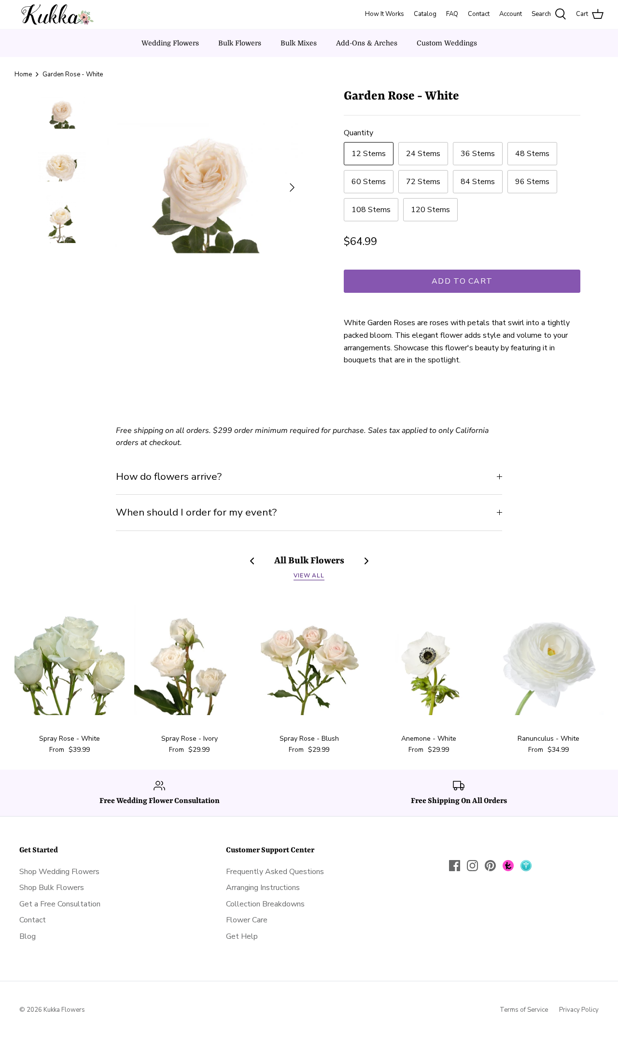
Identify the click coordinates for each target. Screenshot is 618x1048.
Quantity (358, 133)
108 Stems (371, 209)
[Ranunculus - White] (548, 660)
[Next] (292, 187)
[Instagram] (472, 865)
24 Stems (423, 153)
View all (309, 575)
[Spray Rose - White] (69, 660)
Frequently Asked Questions (275, 871)
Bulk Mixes (299, 43)
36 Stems (478, 153)
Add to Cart (462, 281)
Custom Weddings (447, 43)
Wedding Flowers (170, 43)
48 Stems (532, 153)
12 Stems (368, 153)
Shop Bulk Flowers (51, 887)
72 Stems (423, 181)
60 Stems (368, 181)
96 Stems (532, 181)
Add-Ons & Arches (366, 43)
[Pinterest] (490, 865)
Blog (27, 936)
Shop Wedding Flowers (59, 871)
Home (23, 74)
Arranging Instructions (263, 887)
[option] (204, 187)
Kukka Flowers (64, 1009)
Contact (32, 920)
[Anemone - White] (429, 660)
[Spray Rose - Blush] (309, 660)
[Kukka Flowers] (54, 14)
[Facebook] (454, 865)
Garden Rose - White (72, 74)
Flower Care (246, 920)
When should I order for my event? (196, 512)
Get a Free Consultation (59, 904)
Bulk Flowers (239, 43)
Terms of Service (524, 1009)
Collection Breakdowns (265, 904)
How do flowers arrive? (169, 476)
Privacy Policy (579, 1009)
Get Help (242, 936)
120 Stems (430, 209)
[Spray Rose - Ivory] (189, 660)
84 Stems (478, 181)
